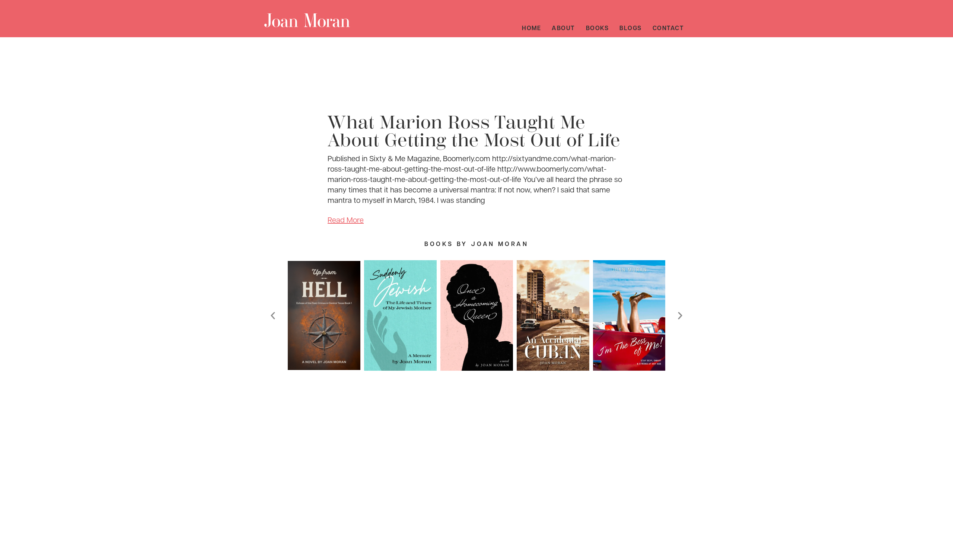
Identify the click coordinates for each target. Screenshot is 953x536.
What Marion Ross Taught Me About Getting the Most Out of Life (474, 131)
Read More (346, 219)
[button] (273, 315)
